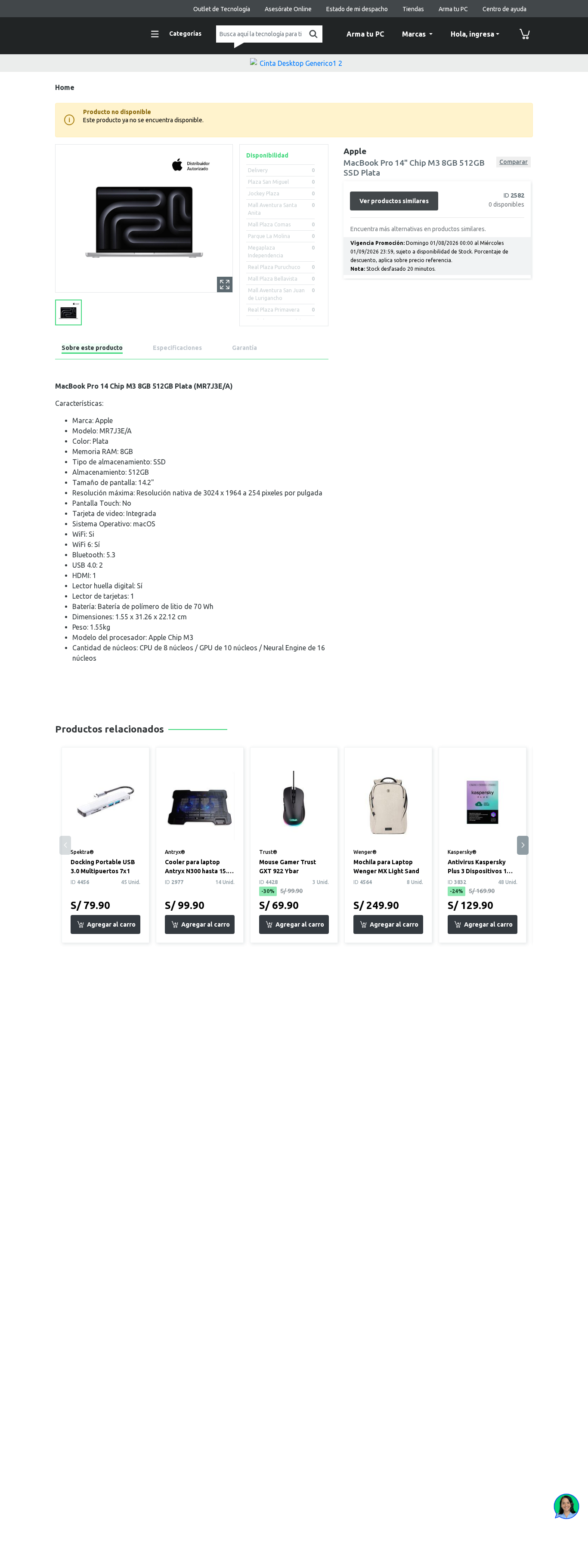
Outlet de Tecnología (221, 9)
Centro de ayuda (504, 9)
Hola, (472, 34)
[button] (523, 845)
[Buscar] (311, 34)
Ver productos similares (394, 200)
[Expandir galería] (224, 284)
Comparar (513, 161)
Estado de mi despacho (357, 9)
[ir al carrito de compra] (525, 34)
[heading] (92, 349)
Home (64, 87)
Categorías (185, 33)
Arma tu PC (453, 9)
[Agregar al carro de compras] (105, 924)
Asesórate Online (288, 9)
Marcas (414, 34)
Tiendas (413, 9)
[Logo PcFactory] (94, 33)
